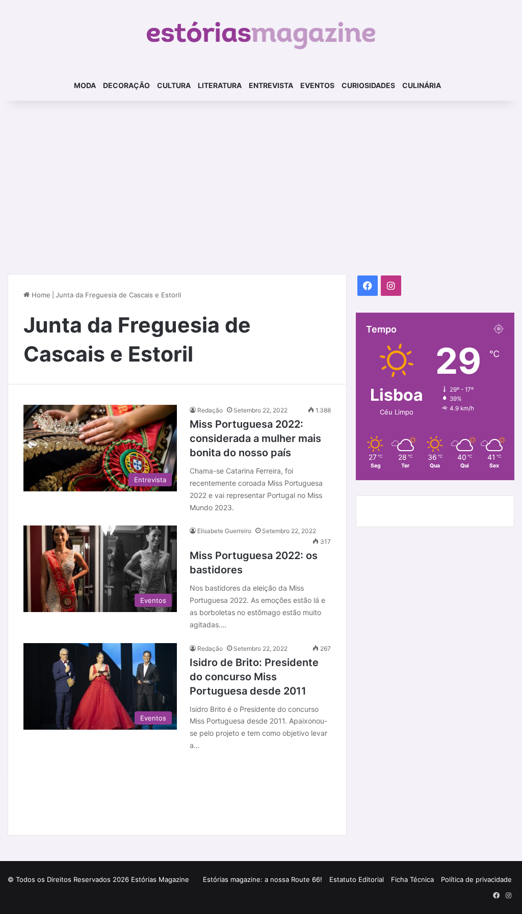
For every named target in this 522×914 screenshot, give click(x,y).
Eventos (317, 85)
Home (40, 295)
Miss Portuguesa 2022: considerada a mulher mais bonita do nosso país (255, 438)
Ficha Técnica (412, 879)
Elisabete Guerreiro (224, 531)
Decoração (126, 85)
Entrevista (271, 85)
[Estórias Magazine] (261, 35)
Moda (85, 85)
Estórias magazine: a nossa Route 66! (262, 879)
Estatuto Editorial (356, 879)
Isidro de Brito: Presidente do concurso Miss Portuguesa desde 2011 (254, 676)
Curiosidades (368, 85)
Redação (210, 410)
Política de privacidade (476, 879)
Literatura (220, 85)
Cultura (174, 85)
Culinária (421, 85)
